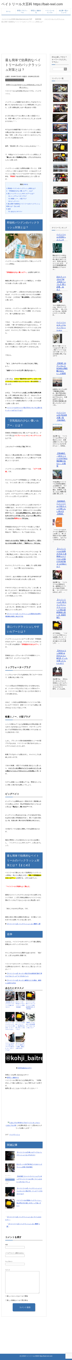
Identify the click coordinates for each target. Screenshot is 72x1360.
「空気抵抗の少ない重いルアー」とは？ (19, 191)
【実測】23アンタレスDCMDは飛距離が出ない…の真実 (62, 368)
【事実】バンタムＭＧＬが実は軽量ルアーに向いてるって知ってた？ (30, 1025)
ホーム (8, 11)
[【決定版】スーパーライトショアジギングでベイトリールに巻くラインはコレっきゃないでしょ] (10, 1183)
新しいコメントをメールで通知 (17, 1296)
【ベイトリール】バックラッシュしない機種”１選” (24, 924)
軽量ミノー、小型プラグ (17, 198)
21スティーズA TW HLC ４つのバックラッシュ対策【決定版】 (20, 1004)
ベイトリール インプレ (49, 11)
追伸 (8, 209)
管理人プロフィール (22, 11)
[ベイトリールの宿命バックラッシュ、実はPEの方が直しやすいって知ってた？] (10, 1207)
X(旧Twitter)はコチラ (25, 1068)
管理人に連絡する (36, 11)
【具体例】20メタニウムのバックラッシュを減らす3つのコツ (9, 1004)
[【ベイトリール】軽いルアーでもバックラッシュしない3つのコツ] (10, 1159)
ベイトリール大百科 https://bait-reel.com (32, 4)
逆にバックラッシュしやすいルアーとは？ (20, 193)
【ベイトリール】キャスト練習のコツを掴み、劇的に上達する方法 (20, 1046)
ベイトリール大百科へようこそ (61, 237)
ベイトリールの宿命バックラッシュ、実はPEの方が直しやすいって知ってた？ (20, 1026)
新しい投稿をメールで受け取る (17, 1300)
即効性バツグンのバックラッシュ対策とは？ (21, 188)
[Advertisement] (35, 40)
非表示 (25, 184)
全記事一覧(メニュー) (63, 11)
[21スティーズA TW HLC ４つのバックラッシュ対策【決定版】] (10, 1171)
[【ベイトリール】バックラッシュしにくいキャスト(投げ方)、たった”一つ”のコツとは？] (10, 1195)
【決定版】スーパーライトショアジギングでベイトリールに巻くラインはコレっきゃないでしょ (29, 1179)
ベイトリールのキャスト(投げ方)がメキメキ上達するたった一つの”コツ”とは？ (9, 1047)
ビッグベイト (14, 201)
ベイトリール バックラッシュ (14, 80)
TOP (17, 19)
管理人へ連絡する (13, 1077)
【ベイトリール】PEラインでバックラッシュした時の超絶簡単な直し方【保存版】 (30, 1005)
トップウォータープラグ (17, 196)
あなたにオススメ (15, 211)
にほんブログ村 (11, 1125)
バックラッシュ (14, 1134)
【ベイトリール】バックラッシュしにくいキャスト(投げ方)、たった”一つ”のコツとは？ (10, 1026)
